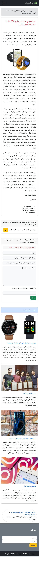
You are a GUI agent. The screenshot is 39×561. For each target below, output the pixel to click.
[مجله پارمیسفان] (31, 3)
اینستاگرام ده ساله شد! (30, 486)
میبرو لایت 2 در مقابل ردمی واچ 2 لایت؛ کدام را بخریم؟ (21, 343)
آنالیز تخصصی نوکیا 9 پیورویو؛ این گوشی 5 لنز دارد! (22, 439)
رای (6, 230)
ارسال (33, 298)
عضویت (33, 545)
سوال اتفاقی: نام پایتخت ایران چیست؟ (24, 288)
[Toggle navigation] (3, 3)
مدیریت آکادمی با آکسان (29, 393)
